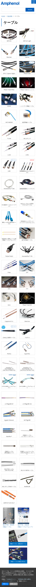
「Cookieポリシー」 (11, 579)
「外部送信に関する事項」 (24, 579)
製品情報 (9, 16)
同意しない (13, 584)
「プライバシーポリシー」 (9, 581)
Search (30, 10)
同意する (5, 584)
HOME (3, 16)
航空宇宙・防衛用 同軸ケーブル (8, 526)
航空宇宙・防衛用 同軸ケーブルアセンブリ (25, 526)
